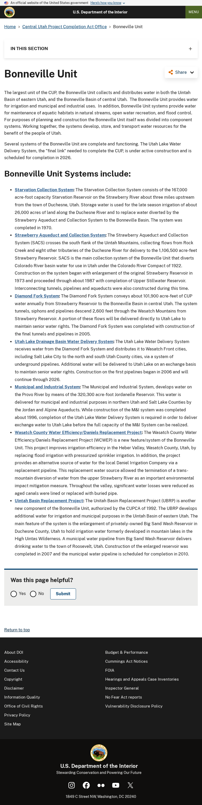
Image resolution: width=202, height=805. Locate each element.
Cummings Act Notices (126, 661)
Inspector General (122, 688)
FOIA (109, 670)
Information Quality (22, 697)
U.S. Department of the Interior (100, 12)
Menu (194, 12)
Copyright (13, 679)
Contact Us (14, 670)
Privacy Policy (17, 715)
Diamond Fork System (37, 296)
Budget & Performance (126, 652)
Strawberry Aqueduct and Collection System (60, 235)
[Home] (9, 12)
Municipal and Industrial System (47, 386)
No (41, 593)
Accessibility (16, 661)
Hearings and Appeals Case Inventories (142, 679)
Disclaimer (14, 688)
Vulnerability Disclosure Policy (134, 706)
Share (181, 72)
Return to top (17, 629)
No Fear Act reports (123, 697)
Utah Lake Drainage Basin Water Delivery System (64, 341)
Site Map (12, 724)
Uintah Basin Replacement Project (49, 500)
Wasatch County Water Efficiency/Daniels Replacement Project (78, 432)
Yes (22, 593)
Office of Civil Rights (23, 706)
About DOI (13, 652)
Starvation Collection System (44, 189)
